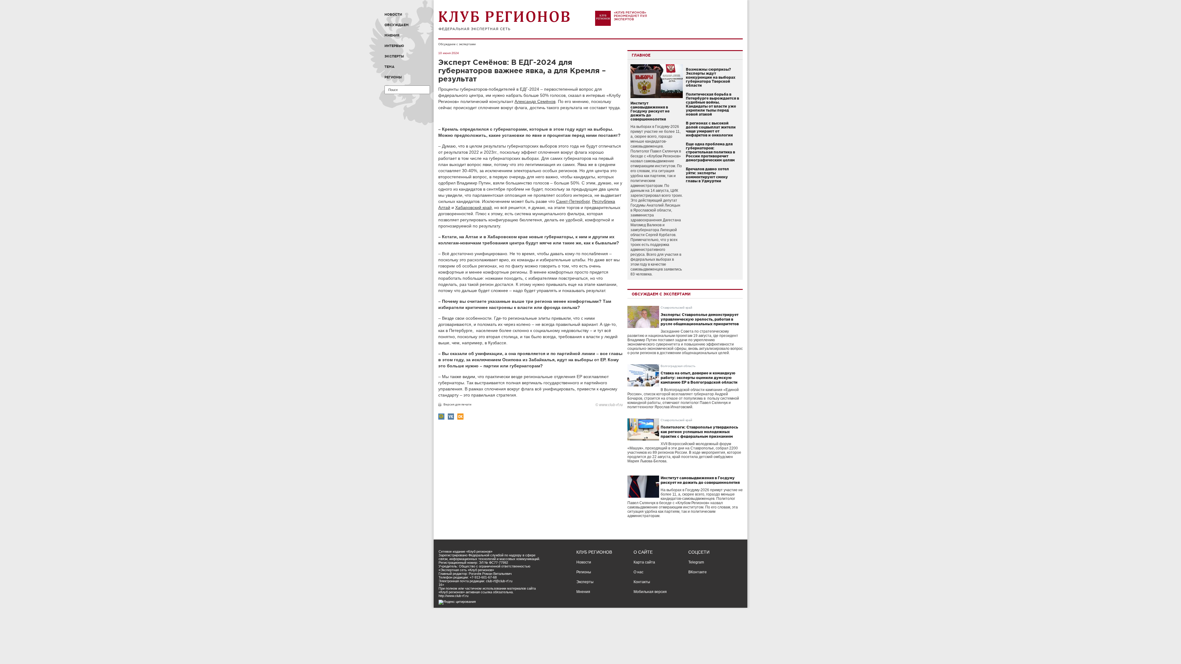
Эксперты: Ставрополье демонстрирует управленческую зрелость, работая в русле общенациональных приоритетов (700, 319)
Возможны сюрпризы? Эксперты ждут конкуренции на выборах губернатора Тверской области (710, 77)
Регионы (393, 77)
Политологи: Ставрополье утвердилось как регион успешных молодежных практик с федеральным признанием (699, 431)
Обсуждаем (396, 25)
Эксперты (394, 56)
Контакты (642, 582)
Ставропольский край (676, 307)
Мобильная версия (650, 592)
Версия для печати (457, 404)
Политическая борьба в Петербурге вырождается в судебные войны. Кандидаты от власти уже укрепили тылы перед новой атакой (712, 104)
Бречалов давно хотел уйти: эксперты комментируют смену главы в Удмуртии (707, 175)
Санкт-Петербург (573, 201)
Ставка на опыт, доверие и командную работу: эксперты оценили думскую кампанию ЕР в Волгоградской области (699, 377)
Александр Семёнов (535, 101)
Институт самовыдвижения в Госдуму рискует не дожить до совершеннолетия (650, 111)
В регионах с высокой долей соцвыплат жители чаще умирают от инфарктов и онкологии (711, 129)
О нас (638, 572)
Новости (393, 14)
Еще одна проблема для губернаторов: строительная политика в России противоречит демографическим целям (710, 152)
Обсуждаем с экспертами (457, 44)
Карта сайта (644, 562)
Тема (389, 67)
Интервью (394, 46)
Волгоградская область (678, 366)
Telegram (696, 562)
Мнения (392, 35)
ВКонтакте (697, 572)
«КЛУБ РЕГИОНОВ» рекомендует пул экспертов (630, 16)
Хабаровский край (473, 207)
